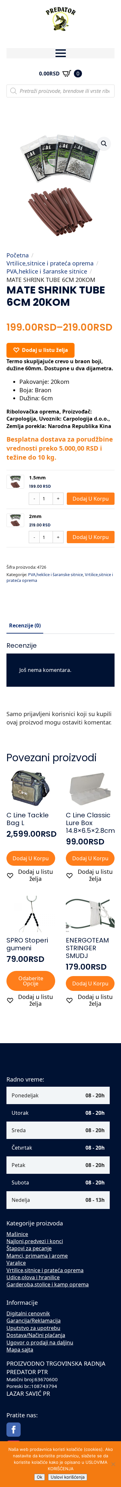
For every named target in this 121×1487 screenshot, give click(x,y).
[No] (113, 1464)
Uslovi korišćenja (68, 1477)
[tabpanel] (60, 687)
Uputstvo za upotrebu (33, 1328)
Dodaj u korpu (91, 498)
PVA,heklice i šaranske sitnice (46, 271)
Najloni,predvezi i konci (34, 1241)
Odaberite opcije (30, 981)
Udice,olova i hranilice (33, 1277)
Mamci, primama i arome (37, 1255)
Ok (39, 1477)
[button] (104, 143)
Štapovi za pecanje (29, 1248)
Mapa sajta (19, 1349)
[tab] (24, 625)
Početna (17, 255)
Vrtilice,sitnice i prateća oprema (50, 263)
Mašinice (17, 1234)
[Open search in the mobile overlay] (60, 91)
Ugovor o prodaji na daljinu (39, 1342)
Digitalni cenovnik (28, 1313)
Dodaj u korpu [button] (31, 858)
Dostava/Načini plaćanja (35, 1335)
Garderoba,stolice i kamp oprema (47, 1284)
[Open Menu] (60, 53)
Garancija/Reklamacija (33, 1320)
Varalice (16, 1262)
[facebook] (13, 1429)
